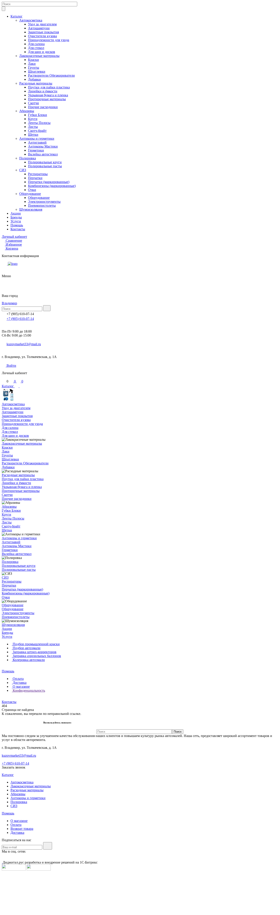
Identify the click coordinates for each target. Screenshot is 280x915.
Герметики (36, 150)
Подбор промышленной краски (36, 644)
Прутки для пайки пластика (49, 87)
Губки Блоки (37, 115)
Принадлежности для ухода (48, 40)
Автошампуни (39, 28)
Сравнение (14, 240)
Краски (33, 60)
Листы (33, 127)
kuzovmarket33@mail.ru (24, 344)
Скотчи (33, 103)
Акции (15, 213)
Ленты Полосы (39, 123)
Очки (32, 190)
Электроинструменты (44, 201)
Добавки (34, 79)
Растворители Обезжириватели (51, 75)
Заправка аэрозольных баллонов (36, 656)
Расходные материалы (35, 83)
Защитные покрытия (43, 32)
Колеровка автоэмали (28, 660)
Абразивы (26, 111)
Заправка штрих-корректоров (34, 652)
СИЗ (22, 170)
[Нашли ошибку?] (140, 911)
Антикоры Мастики (43, 146)
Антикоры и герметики (36, 138)
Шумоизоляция (30, 209)
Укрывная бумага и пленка (48, 95)
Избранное (14, 244)
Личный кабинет (14, 236)
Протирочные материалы (47, 99)
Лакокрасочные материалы (39, 56)
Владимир (9, 303)
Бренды (16, 217)
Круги (32, 119)
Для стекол (36, 48)
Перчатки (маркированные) (48, 182)
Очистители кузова (42, 36)
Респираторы (38, 174)
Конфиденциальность (28, 690)
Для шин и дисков (41, 52)
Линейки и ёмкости (42, 91)
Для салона (36, 44)
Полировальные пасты (45, 166)
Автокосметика (30, 20)
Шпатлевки (36, 71)
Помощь (16, 225)
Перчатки (35, 178)
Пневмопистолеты (42, 205)
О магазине (21, 686)
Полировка (27, 158)
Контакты (17, 229)
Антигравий (37, 142)
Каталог (16, 16)
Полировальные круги (45, 162)
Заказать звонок (13, 767)
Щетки (33, 134)
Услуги (15, 221)
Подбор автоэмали (26, 648)
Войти (11, 365)
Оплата (18, 679)
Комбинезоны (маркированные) (52, 186)
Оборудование (30, 194)
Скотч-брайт (37, 130)
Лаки (32, 63)
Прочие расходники (43, 107)
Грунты (33, 67)
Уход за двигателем (42, 24)
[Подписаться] (47, 846)
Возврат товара (21, 828)
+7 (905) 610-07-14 (20, 319)
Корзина (12, 248)
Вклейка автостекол (43, 154)
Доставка (19, 682)
